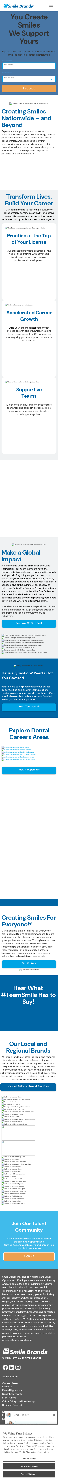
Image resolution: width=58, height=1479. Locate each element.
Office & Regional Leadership (18, 1401)
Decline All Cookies (29, 1466)
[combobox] (29, 66)
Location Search (7, 73)
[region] (29, 1451)
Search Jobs (10, 1376)
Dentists (7, 1386)
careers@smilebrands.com (17, 1340)
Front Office (9, 1397)
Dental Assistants (12, 1394)
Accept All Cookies (29, 1474)
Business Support (12, 1405)
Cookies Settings (29, 1458)
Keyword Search (7, 60)
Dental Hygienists (12, 1390)
